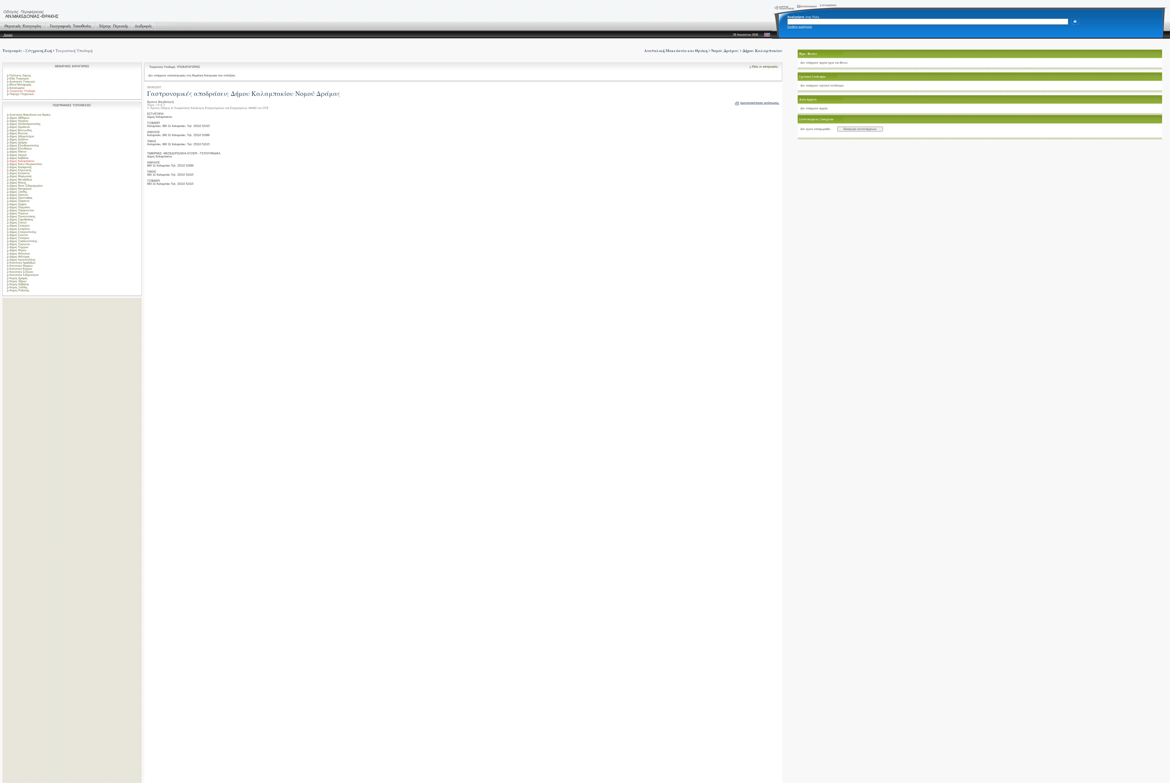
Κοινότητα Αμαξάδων (22, 262)
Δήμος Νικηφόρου (20, 188)
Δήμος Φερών (18, 250)
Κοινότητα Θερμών (21, 265)
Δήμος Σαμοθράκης (21, 219)
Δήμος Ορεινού (18, 194)
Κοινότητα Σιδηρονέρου (24, 274)
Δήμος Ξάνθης (18, 191)
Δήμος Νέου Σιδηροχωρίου (26, 185)
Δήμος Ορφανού (19, 200)
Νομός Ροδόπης (19, 290)
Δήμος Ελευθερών (20, 148)
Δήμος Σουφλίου (19, 228)
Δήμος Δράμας (18, 142)
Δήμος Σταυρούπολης (22, 231)
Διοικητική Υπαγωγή (22, 81)
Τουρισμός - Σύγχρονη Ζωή (27, 50)
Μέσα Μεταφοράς (20, 84)
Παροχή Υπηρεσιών (21, 94)
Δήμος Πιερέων (18, 213)
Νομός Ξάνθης (18, 287)
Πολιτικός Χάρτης (20, 75)
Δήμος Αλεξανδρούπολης (25, 123)
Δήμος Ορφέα (17, 204)
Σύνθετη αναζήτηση (799, 26)
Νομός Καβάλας (19, 284)
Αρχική (7, 35)
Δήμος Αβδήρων (19, 117)
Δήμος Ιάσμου (18, 154)
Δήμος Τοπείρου (19, 238)
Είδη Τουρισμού (19, 78)
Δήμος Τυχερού (18, 247)
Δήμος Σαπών (18, 222)
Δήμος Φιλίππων (19, 253)
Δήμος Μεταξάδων (20, 179)
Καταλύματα (16, 88)
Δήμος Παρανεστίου (21, 210)
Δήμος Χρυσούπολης (22, 259)
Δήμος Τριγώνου (19, 244)
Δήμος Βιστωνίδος (20, 130)
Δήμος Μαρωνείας (20, 176)
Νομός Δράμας (18, 278)
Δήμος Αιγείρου (18, 120)
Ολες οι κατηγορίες (765, 66)
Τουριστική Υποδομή (74, 50)
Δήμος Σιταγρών (19, 225)
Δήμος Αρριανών (19, 126)
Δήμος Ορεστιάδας (20, 197)
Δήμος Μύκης (17, 182)
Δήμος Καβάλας (19, 158)
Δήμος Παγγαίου (19, 207)
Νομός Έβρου (18, 281)
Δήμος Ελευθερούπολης (24, 145)
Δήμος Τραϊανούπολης (23, 241)
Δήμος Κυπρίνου (19, 173)
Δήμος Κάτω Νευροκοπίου (25, 164)
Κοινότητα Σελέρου (21, 271)
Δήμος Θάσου (18, 151)
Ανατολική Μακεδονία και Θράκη (29, 114)
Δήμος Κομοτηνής (20, 170)
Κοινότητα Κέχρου (20, 268)
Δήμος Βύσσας (18, 133)
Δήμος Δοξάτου (18, 139)
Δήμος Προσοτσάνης (22, 216)
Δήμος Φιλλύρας (19, 256)
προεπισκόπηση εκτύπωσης (759, 102)
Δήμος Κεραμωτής (20, 167)
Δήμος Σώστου (18, 235)
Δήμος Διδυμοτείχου (21, 136)
